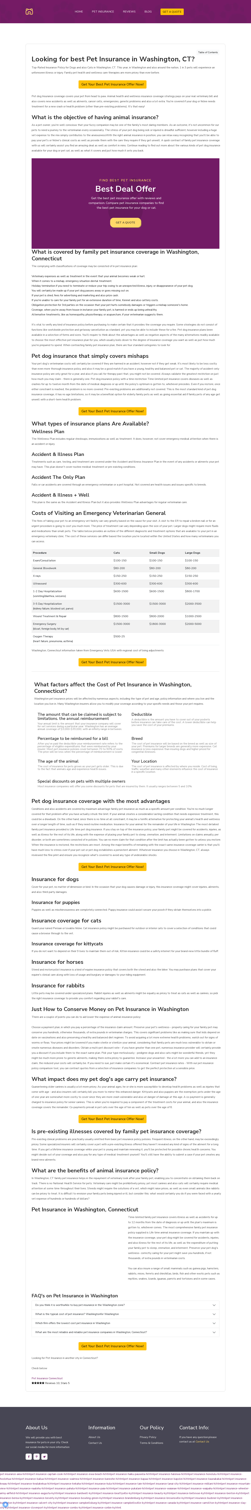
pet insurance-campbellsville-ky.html (129, 1503)
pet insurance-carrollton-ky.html (205, 1503)
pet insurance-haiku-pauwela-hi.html (132, 1474)
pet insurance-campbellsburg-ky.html (84, 1503)
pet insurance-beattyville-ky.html (118, 1493)
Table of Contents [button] (208, 52)
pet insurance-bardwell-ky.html (79, 1493)
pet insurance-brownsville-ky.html (170, 1498)
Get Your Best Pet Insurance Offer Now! (112, 84)
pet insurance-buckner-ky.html (208, 1498)
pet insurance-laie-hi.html (136, 1484)
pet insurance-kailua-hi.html (36, 1479)
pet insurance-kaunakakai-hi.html (211, 1479)
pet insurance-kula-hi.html (105, 1484)
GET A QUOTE (172, 12)
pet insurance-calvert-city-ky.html (42, 1503)
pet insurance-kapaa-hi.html (140, 1479)
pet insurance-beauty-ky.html (155, 1493)
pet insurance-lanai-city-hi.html (169, 1484)
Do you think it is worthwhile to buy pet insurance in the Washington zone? (80, 1305)
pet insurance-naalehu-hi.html (32, 1488)
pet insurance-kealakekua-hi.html (35, 1484)
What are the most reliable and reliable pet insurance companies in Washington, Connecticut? (91, 1332)
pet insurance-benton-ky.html (227, 1493)
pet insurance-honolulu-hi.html (207, 1474)
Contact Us (95, 1443)
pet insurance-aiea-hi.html (15, 1474)
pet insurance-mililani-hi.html (205, 1484)
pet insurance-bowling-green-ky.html (86, 1498)
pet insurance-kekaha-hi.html (72, 1484)
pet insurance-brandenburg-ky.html (129, 1498)
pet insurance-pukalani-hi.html (132, 1488)
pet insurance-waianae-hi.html (168, 1488)
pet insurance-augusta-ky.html (42, 1493)
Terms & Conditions (151, 1443)
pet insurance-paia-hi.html (99, 1488)
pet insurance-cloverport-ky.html (33, 1507)
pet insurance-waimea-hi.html (70, 1479)
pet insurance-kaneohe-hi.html (106, 1479)
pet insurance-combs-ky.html (70, 1507)
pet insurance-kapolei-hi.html (174, 1479)
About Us (94, 1437)
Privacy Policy (148, 1437)
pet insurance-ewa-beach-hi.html (91, 1474)
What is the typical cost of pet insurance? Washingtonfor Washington (77, 1314)
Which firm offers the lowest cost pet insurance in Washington (72, 1323)
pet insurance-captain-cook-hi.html (51, 1474)
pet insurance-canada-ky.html (168, 1503)
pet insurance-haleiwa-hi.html (171, 1474)
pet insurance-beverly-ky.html (46, 1498)
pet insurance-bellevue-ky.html (191, 1493)
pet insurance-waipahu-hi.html (203, 1488)
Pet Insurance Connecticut (47, 1378)
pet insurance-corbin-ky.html (104, 1507)
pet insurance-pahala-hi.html (67, 1488)
